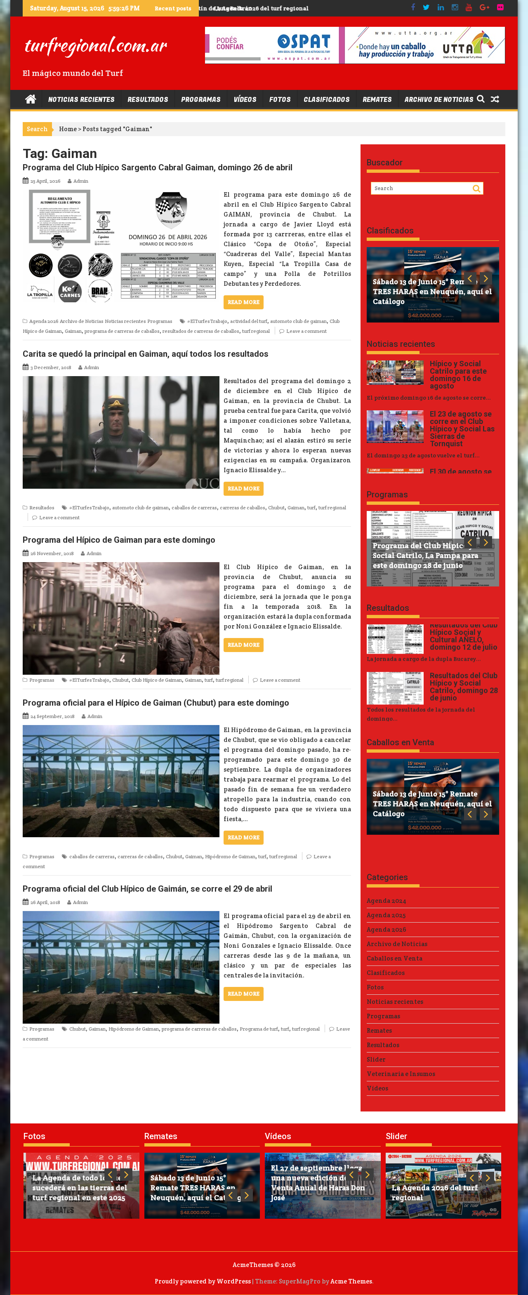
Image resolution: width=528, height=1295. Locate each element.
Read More (243, 302)
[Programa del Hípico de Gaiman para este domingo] (121, 567)
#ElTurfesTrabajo (207, 321)
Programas (201, 99)
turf (311, 507)
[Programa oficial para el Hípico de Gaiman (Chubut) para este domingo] (121, 730)
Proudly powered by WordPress (203, 1281)
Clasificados (327, 99)
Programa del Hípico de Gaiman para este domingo (119, 540)
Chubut (276, 507)
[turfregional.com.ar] (31, 98)
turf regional (256, 331)
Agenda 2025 (386, 915)
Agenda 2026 (44, 321)
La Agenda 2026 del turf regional (252, 8)
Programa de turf (259, 1029)
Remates (377, 99)
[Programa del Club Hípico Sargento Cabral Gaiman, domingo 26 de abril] (121, 194)
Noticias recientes (81, 99)
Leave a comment (306, 331)
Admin (80, 181)
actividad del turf (248, 321)
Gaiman (73, 331)
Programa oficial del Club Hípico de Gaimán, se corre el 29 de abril (147, 889)
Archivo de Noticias (439, 99)
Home (68, 129)
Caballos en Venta (400, 742)
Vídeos (245, 99)
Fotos (280, 99)
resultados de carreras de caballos (201, 331)
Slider (376, 1059)
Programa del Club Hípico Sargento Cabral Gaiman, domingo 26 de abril (157, 167)
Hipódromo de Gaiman (230, 856)
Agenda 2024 (386, 900)
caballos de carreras (194, 507)
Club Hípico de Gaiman (157, 680)
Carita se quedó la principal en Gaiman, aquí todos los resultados (146, 354)
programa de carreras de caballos (122, 331)
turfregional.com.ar (94, 44)
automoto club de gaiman (298, 321)
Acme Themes (351, 1281)
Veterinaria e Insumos (401, 1074)
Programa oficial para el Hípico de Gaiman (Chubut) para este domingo (156, 703)
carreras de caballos (242, 507)
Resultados (147, 99)
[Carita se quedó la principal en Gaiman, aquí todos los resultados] (121, 381)
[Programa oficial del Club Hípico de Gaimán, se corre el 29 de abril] (121, 916)
